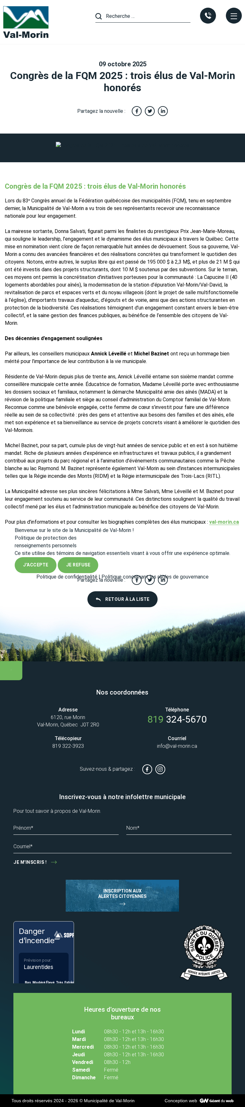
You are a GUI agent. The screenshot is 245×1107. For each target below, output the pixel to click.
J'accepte (35, 564)
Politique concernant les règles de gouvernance (155, 577)
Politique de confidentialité (66, 577)
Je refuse (78, 564)
